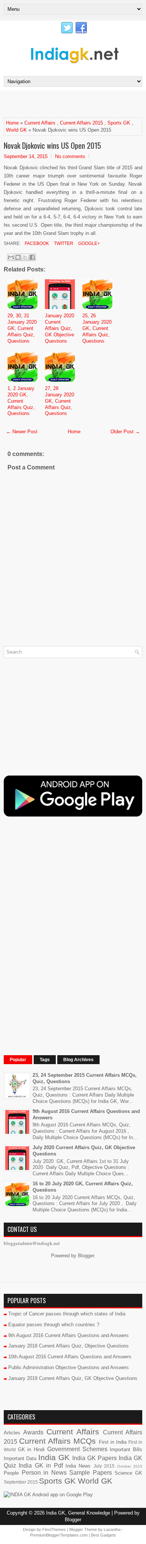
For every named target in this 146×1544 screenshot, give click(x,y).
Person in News (44, 1472)
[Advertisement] (75, 103)
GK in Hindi (31, 1449)
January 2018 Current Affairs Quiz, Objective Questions (68, 1346)
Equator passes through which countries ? (53, 1324)
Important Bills (126, 1449)
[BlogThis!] (18, 257)
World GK (16, 130)
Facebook (36, 243)
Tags (45, 1059)
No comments (70, 156)
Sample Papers (90, 1472)
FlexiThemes (54, 1529)
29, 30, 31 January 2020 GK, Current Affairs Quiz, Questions (22, 328)
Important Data (20, 1458)
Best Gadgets (103, 1535)
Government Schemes (77, 1449)
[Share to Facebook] (32, 257)
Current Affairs (39, 123)
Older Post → (125, 431)
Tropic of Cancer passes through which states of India (66, 1314)
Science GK (128, 1473)
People (11, 1473)
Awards (33, 1432)
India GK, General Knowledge (78, 1513)
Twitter (63, 243)
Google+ (88, 243)
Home (12, 123)
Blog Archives (78, 1059)
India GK (54, 1457)
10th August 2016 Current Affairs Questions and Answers (69, 1356)
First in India (113, 1442)
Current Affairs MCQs (57, 1441)
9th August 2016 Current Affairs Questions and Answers (68, 1335)
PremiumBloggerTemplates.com (59, 1535)
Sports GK (118, 123)
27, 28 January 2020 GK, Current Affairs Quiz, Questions (59, 401)
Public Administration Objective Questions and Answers (68, 1367)
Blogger (86, 1255)
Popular (18, 1059)
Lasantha (112, 1529)
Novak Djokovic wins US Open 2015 (52, 145)
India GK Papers (94, 1458)
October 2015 (129, 1466)
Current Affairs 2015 (81, 123)
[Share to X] (25, 257)
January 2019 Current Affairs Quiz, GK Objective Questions (72, 1378)
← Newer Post (21, 431)
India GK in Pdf (41, 1465)
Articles (12, 1432)
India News (78, 1466)
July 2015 (104, 1465)
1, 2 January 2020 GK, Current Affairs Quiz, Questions (21, 401)
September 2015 (21, 1481)
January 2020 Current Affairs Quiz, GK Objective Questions (59, 328)
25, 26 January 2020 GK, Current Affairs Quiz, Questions (97, 328)
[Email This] (11, 257)
